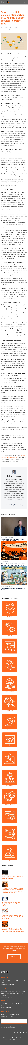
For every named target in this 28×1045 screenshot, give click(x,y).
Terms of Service (8, 1027)
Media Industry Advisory (9, 691)
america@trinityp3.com (8, 984)
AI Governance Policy (18, 1039)
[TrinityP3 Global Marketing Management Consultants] (5, 2)
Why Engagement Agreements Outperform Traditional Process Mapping (11, 904)
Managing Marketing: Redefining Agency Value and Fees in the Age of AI (13, 540)
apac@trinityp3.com (7, 997)
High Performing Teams (9, 672)
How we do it (9, 729)
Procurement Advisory (10, 710)
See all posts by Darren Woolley (14, 505)
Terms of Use (15, 1038)
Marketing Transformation (10, 804)
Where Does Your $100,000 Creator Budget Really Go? (12, 877)
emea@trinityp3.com (7, 1016)
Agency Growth (10, 766)
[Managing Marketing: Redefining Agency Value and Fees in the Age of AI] (14, 526)
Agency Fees (9, 635)
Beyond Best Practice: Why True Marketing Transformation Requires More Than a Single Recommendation (13, 930)
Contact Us (14, 1021)
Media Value (9, 823)
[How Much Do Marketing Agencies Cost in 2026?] (14, 575)
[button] (24, 2)
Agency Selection (9, 785)
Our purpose (9, 616)
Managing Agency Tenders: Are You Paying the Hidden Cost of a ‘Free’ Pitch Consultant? (13, 917)
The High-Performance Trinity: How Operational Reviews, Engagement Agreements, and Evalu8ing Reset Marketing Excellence (12, 890)
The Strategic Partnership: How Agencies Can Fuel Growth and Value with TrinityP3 (13, 564)
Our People (10, 860)
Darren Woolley (7, 27)
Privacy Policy (7, 1038)
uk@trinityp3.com (6, 1007)
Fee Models (17, 27)
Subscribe (23, 1038)
